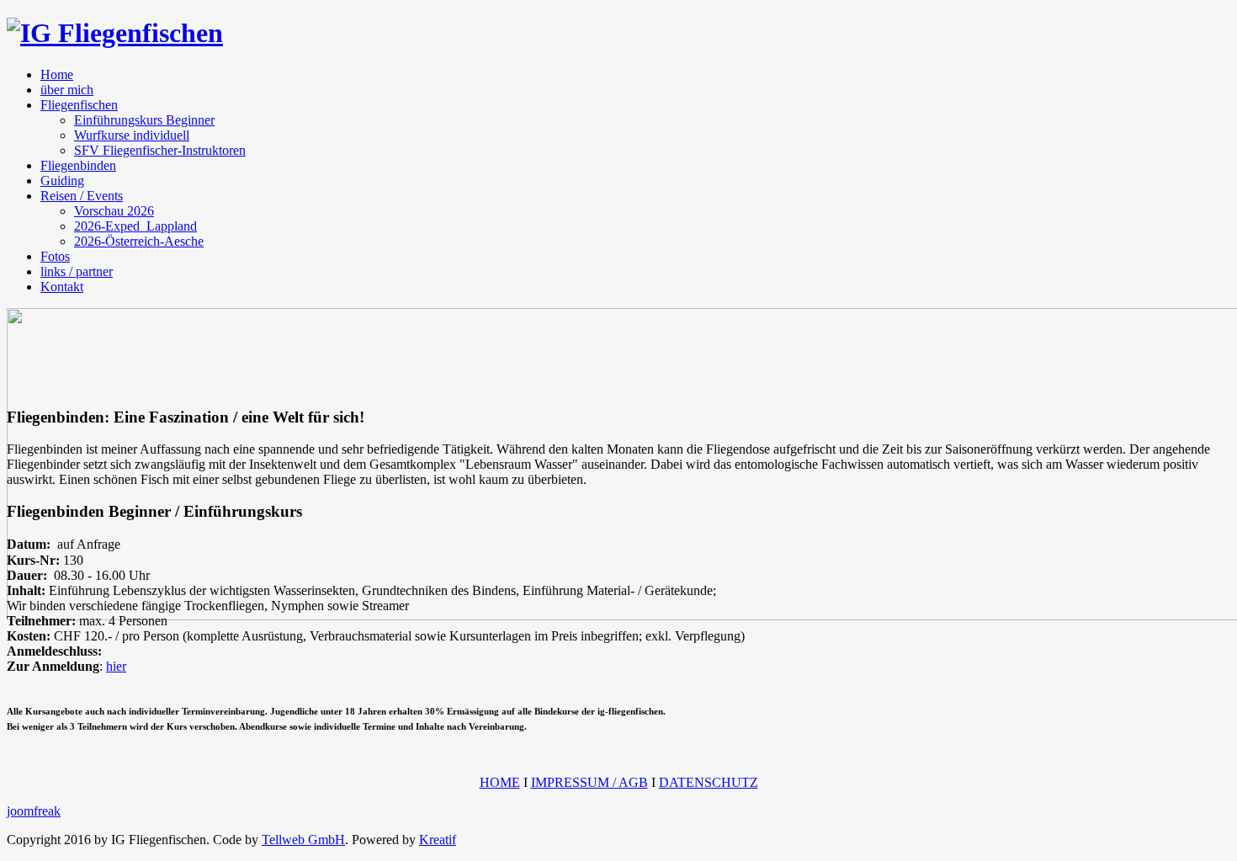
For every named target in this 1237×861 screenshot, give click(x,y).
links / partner (76, 271)
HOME (500, 782)
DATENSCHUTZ (708, 782)
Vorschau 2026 (114, 211)
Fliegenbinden (78, 165)
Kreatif (437, 839)
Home (56, 74)
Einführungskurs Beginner (144, 120)
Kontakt (61, 286)
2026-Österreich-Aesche (139, 241)
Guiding (62, 180)
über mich (66, 89)
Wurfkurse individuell (131, 135)
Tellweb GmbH (303, 839)
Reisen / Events (81, 196)
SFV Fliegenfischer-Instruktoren (160, 150)
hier (116, 666)
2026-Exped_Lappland (135, 226)
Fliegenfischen (79, 105)
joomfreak (34, 811)
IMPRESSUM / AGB (589, 782)
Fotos (55, 256)
